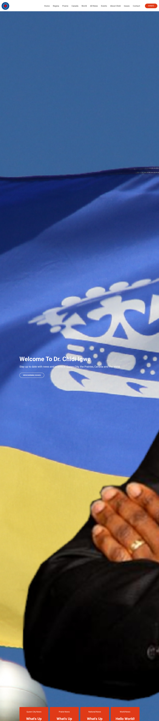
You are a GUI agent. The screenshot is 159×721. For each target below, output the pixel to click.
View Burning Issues (32, 375)
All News (94, 6)
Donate (151, 6)
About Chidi (115, 6)
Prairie (65, 6)
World (84, 6)
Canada (74, 6)
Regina (56, 6)
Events (104, 6)
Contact (136, 6)
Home (47, 6)
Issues (127, 6)
